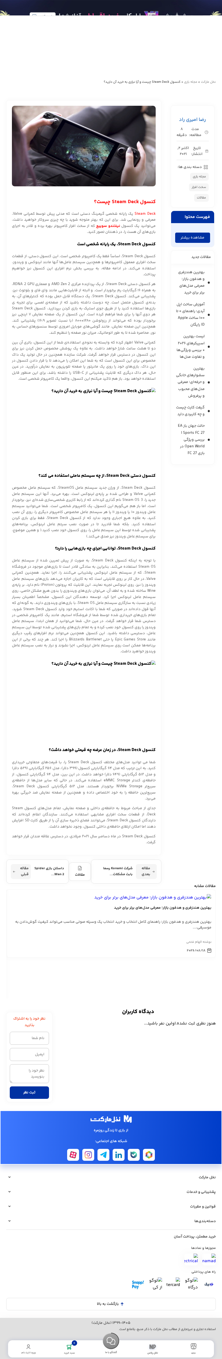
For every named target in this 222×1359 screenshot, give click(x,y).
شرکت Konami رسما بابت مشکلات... (126, 871)
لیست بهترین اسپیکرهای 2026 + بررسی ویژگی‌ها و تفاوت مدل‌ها (191, 346)
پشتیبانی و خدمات (201, 1192)
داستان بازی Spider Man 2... (42, 871)
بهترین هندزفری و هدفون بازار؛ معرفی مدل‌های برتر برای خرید (191, 282)
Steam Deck (145, 214)
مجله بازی (190, 82)
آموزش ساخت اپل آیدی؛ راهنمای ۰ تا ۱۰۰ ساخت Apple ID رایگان (190, 315)
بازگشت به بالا (108, 1304)
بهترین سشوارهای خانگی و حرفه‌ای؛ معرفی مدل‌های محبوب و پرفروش (190, 382)
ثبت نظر (29, 1093)
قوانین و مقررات (203, 1207)
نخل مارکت (208, 82)
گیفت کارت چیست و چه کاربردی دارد (190, 411)
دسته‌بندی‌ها (205, 1221)
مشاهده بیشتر (192, 238)
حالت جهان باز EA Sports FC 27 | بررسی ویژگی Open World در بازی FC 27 (191, 439)
